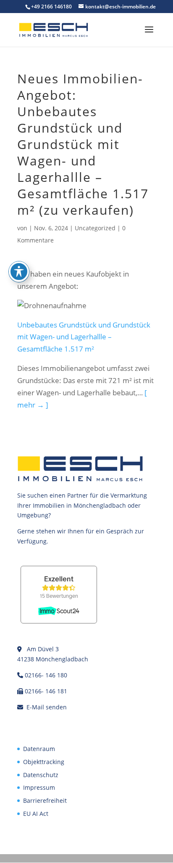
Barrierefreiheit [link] (45, 800)
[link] (53, 29)
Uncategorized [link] (95, 228)
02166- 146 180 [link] (46, 675)
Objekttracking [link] (43, 762)
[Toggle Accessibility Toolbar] (19, 271)
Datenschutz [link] (40, 775)
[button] (149, 35)
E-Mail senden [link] (46, 707)
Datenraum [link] (39, 749)
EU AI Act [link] (35, 814)
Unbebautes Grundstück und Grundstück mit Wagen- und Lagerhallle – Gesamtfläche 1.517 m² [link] (83, 337)
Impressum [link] (39, 787)
